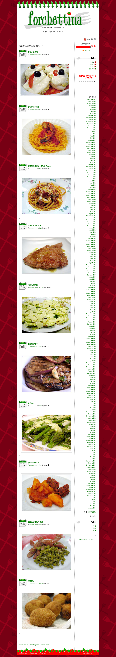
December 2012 (91, 173)
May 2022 (93, 404)
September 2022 (91, 412)
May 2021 (93, 379)
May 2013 (93, 183)
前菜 (40, 109)
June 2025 (93, 479)
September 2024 (91, 461)
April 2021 (92, 377)
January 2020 (92, 346)
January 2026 (92, 494)
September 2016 (91, 265)
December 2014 (91, 222)
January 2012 (92, 150)
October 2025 (92, 487)
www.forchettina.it (23, 653)
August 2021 (92, 385)
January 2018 (92, 297)
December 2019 (91, 344)
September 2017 (91, 289)
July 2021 (93, 383)
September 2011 (91, 142)
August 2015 (92, 238)
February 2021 (91, 373)
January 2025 (92, 469)
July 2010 (93, 113)
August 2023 (92, 434)
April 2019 (92, 328)
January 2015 (92, 224)
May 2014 (93, 207)
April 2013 (92, 181)
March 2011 (92, 130)
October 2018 (92, 316)
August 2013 (92, 189)
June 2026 (93, 504)
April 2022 (92, 402)
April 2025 (92, 475)
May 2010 (93, 109)
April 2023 (92, 426)
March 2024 (92, 449)
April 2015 (92, 230)
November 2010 (91, 122)
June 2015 (93, 234)
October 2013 (92, 193)
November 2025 (91, 489)
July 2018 (93, 310)
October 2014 (92, 218)
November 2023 (91, 440)
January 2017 (92, 273)
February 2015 (91, 226)
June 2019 (93, 332)
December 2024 (91, 467)
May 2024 (93, 453)
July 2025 (93, 481)
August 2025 (92, 483)
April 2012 (92, 156)
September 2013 (91, 191)
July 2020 (93, 359)
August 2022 (92, 410)
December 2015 (91, 246)
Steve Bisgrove (34, 645)
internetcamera (23, 645)
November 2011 (91, 146)
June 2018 (93, 308)
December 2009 (91, 99)
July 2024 (93, 457)
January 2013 (92, 175)
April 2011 (92, 132)
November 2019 (91, 342)
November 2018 (91, 318)
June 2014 (93, 209)
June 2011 (93, 136)
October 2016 (92, 267)
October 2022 (92, 414)
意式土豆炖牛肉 (34, 462)
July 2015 (93, 236)
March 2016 (92, 252)
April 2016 (92, 254)
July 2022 (93, 408)
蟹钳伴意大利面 (34, 107)
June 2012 (93, 160)
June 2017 (93, 283)
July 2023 (93, 432)
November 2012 (91, 171)
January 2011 (92, 126)
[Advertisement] (45, 41)
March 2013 (92, 179)
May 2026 (93, 502)
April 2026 (92, 500)
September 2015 (91, 240)
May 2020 (93, 355)
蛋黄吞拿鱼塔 (33, 52)
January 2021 (92, 371)
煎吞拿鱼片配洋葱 (34, 225)
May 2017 (93, 281)
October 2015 (92, 242)
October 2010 (92, 120)
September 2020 (91, 363)
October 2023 (92, 438)
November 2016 (91, 269)
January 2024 (92, 445)
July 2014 (93, 212)
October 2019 (92, 340)
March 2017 (92, 277)
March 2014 (92, 203)
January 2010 (92, 101)
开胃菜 (41, 287)
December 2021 (91, 393)
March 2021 (92, 375)
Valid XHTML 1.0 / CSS (85, 539)
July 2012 (93, 162)
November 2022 (91, 416)
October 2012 (92, 169)
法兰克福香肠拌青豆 (35, 522)
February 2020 (91, 348)
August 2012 (92, 165)
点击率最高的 (91, 512)
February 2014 (91, 201)
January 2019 (92, 322)
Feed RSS (87, 50)
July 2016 (93, 261)
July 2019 (93, 334)
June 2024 (93, 455)
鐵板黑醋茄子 (33, 344)
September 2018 (91, 314)
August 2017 (92, 287)
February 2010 (91, 103)
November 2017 (91, 293)
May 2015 (93, 232)
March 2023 (92, 424)
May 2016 (93, 256)
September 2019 (91, 338)
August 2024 (92, 459)
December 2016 (91, 271)
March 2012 (92, 154)
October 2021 (92, 389)
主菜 (40, 54)
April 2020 (92, 353)
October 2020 (92, 365)
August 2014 (92, 214)
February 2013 (91, 177)
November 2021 (91, 391)
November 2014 (91, 220)
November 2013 (91, 195)
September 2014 (91, 216)
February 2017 (91, 275)
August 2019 (92, 336)
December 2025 (91, 492)
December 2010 (91, 124)
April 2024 (92, 451)
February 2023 (91, 422)
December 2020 (91, 369)
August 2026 (92, 508)
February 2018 (91, 299)
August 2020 (92, 361)
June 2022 (93, 406)
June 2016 (93, 259)
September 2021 (91, 387)
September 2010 (91, 118)
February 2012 (91, 152)
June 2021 (93, 381)
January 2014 (92, 199)
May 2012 (93, 158)
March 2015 (92, 228)
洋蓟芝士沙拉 (33, 285)
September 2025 (91, 485)
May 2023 (93, 428)
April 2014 (92, 205)
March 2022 (92, 400)
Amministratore (33, 54)
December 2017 (91, 295)
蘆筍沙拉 (31, 403)
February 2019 (91, 324)
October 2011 (92, 144)
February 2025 (91, 471)
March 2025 (92, 473)
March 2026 (92, 498)
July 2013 (93, 187)
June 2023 (93, 430)
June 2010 (93, 111)
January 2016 (92, 248)
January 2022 (92, 395)
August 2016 (92, 263)
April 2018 (92, 303)
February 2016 (91, 250)
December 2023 (91, 442)
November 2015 (91, 244)
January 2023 (92, 420)
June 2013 (93, 185)
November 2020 (91, 367)
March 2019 (92, 326)
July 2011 (93, 138)
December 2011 (91, 148)
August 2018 (92, 312)
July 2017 (93, 285)
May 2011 (93, 134)
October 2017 (92, 291)
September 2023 (91, 436)
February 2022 (91, 398)
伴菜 (40, 346)
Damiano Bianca (45, 645)
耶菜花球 (31, 581)
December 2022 (91, 418)
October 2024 (92, 463)
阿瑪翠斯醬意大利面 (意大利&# (39, 166)
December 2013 (91, 197)
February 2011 (91, 128)
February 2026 (91, 496)
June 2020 (93, 357)
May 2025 (93, 477)
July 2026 (93, 506)
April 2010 (92, 107)
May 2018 (93, 306)
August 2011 (92, 140)
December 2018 (91, 320)
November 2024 (91, 465)
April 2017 (92, 279)
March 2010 (92, 105)
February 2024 (91, 447)
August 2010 (92, 115)
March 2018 (92, 301)
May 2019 (93, 330)
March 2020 (92, 351)
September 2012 (91, 167)
